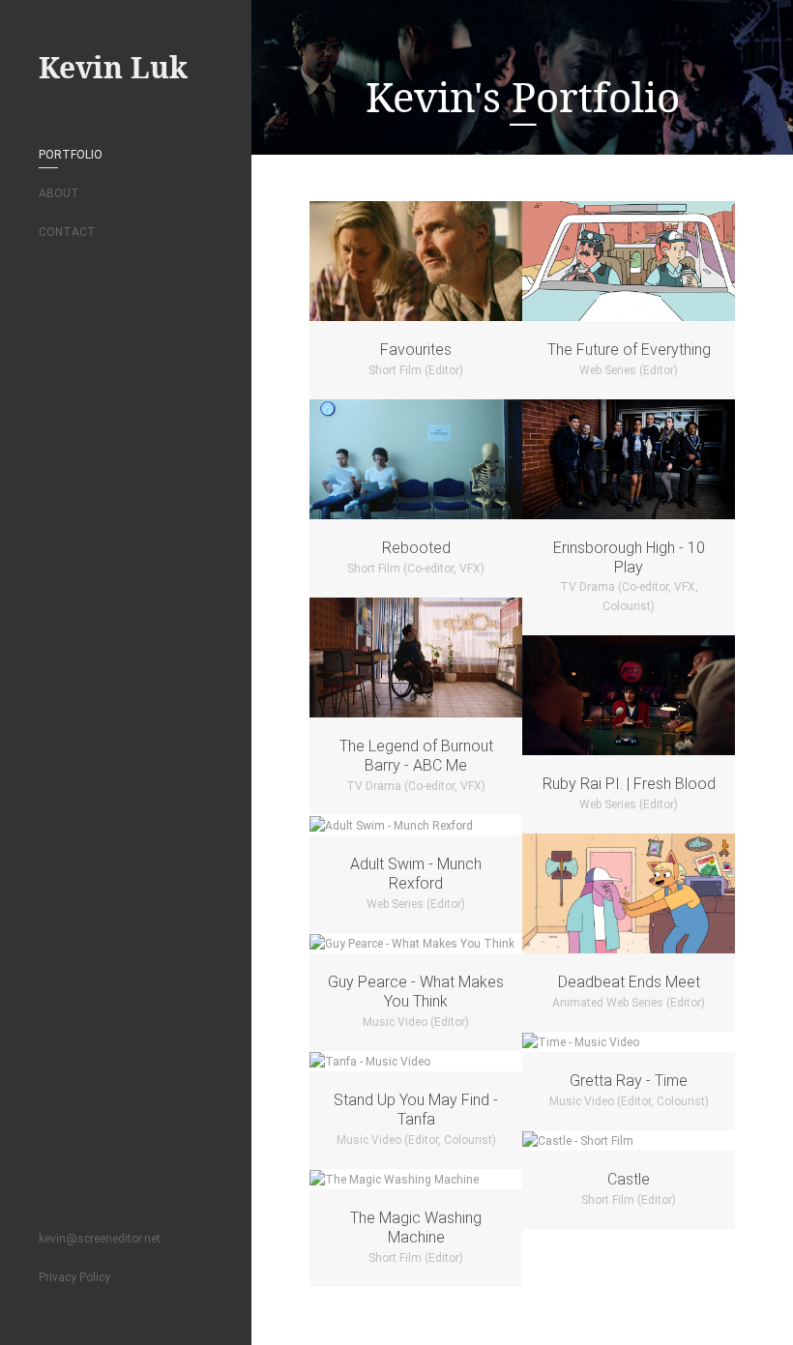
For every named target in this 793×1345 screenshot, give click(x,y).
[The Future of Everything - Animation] (628, 261)
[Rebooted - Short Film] (415, 459)
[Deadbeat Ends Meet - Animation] (628, 893)
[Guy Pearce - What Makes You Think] (415, 943)
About (59, 193)
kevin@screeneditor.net (100, 1238)
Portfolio (71, 154)
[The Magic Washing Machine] (415, 1179)
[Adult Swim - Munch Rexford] (415, 825)
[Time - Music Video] (628, 1042)
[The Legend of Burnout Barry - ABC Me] (415, 657)
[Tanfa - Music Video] (415, 1061)
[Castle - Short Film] (628, 1140)
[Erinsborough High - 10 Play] (628, 459)
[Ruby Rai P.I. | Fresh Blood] (628, 695)
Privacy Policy (74, 1277)
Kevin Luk (113, 67)
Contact (67, 232)
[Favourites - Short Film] (415, 261)
